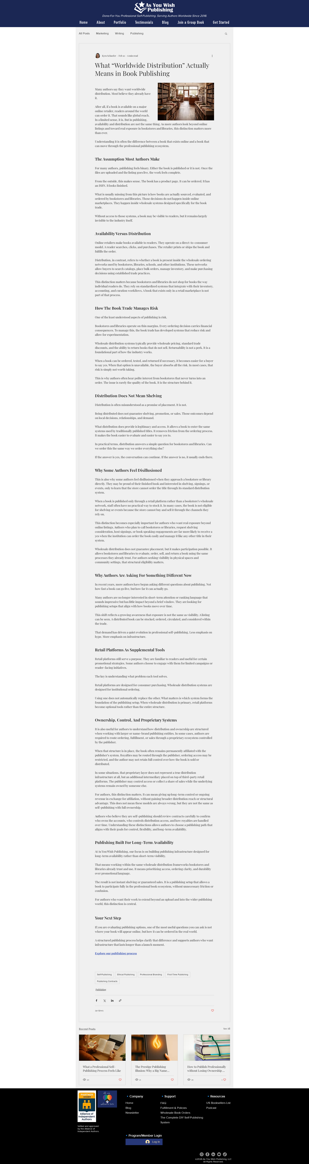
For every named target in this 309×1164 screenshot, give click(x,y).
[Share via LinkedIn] (112, 1000)
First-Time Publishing (177, 974)
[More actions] (212, 56)
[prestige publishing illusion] (154, 1048)
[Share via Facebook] (96, 1000)
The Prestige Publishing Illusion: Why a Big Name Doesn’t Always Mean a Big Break (152, 1069)
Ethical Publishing (126, 974)
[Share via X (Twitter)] (104, 1000)
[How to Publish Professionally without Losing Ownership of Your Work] (206, 1048)
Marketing (102, 33)
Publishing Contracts (107, 981)
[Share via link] (120, 1000)
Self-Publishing (104, 974)
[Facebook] (207, 1154)
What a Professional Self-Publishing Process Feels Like (102, 1069)
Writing (119, 33)
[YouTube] (219, 1154)
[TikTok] (225, 1154)
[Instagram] (202, 1154)
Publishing (136, 33)
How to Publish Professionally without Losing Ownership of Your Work (206, 1069)
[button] (226, 33)
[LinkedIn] (213, 1154)
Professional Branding (151, 974)
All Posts (84, 33)
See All (226, 1028)
